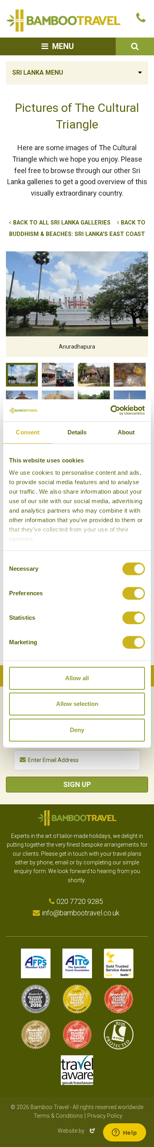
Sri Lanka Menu (37, 72)
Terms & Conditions (58, 1116)
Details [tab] (77, 432)
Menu (63, 46)
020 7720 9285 (79, 901)
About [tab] (126, 432)
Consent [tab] (27, 432)
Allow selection (77, 703)
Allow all (77, 678)
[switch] (133, 593)
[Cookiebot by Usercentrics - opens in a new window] (111, 410)
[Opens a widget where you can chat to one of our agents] (124, 1133)
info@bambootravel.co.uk (80, 913)
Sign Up (77, 784)
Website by (77, 1131)
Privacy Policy (104, 1116)
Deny (77, 729)
